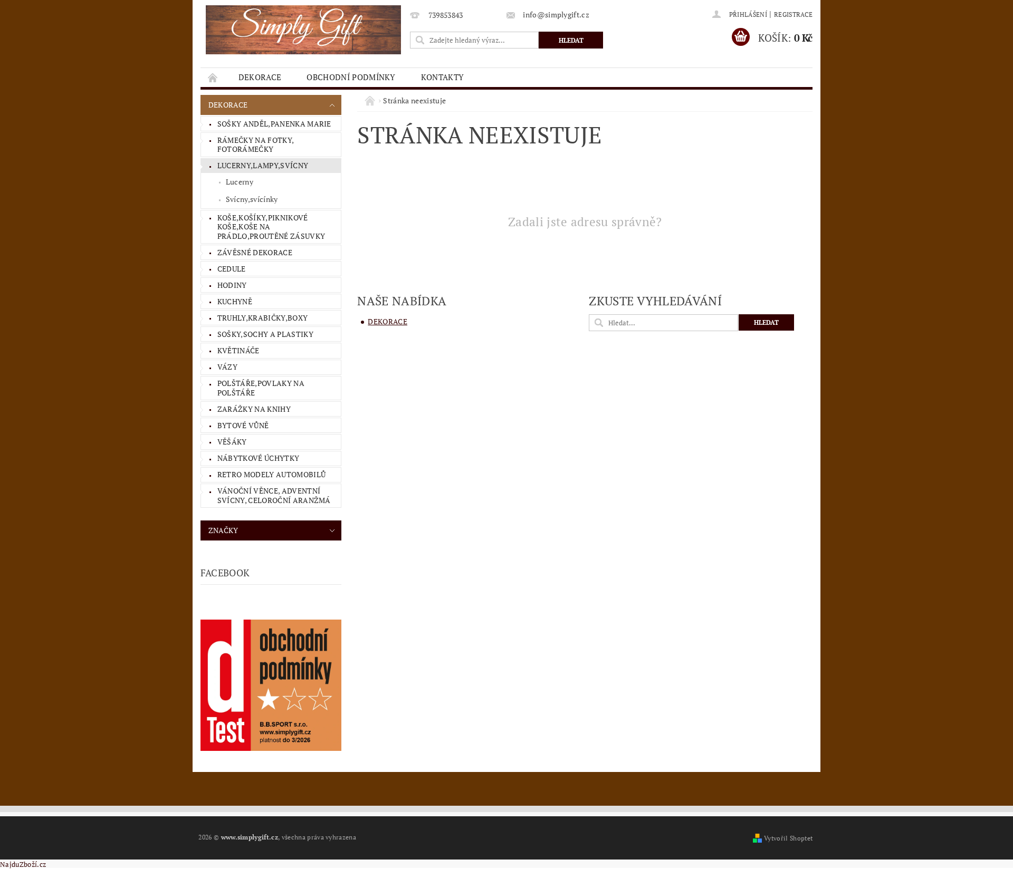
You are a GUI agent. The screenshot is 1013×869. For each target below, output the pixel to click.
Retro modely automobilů (271, 474)
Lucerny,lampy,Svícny (262, 165)
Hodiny (232, 285)
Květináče (238, 350)
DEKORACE (260, 77)
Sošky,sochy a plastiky (265, 334)
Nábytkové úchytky (258, 458)
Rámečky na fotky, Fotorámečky (255, 145)
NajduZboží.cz (23, 864)
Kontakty (442, 77)
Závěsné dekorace (254, 252)
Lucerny (239, 182)
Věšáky (232, 442)
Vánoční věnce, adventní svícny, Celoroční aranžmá (274, 495)
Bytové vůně (243, 425)
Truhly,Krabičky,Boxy (262, 318)
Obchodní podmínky (351, 77)
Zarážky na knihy (254, 409)
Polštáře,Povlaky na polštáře (260, 388)
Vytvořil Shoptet (788, 838)
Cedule (231, 269)
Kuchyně (234, 301)
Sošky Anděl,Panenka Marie (274, 124)
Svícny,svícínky (252, 199)
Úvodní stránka (213, 77)
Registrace (793, 14)
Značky (223, 530)
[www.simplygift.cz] (303, 29)
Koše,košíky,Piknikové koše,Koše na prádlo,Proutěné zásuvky (271, 227)
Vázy (227, 367)
